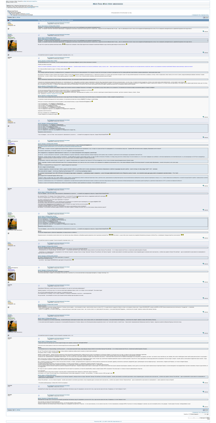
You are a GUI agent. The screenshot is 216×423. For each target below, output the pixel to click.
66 (17, 17)
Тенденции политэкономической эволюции (22, 14)
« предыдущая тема (196, 14)
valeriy (9, 140)
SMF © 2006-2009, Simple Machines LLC (113, 421)
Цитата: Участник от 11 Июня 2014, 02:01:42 (48, 398)
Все (19, 17)
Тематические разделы (15, 12)
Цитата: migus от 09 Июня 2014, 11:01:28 (47, 192)
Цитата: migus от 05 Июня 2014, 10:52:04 (47, 37)
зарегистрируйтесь (33, 1)
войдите (25, 1)
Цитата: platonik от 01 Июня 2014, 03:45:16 (47, 95)
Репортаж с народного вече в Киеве (54, 93)
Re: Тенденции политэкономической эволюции (58, 22)
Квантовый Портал (13, 11)
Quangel (27, 13)
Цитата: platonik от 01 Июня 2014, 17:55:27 (47, 60)
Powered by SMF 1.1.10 (99, 421)
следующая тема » (205, 14)
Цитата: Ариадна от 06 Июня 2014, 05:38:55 (48, 123)
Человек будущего (15, 13)
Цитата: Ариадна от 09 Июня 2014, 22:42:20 (48, 246)
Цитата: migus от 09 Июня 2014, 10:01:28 (47, 216)
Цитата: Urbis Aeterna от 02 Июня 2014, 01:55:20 (49, 26)
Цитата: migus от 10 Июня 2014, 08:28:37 (47, 375)
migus (9, 22)
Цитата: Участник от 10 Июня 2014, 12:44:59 (48, 304)
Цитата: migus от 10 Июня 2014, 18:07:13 (47, 318)
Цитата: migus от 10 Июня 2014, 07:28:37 (47, 341)
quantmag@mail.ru (31, 7)
